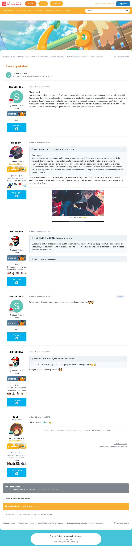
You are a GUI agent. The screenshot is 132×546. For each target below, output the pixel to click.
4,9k (15, 176)
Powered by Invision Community (66, 542)
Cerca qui (117, 11)
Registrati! (123, 4)
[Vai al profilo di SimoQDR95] (8, 75)
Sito (43, 3)
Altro (68, 11)
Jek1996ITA (16, 231)
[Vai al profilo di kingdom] (16, 152)
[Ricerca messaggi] (127, 11)
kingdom (16, 142)
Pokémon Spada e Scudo (42, 76)
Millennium (8, 11)
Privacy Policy (56, 536)
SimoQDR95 (21, 73)
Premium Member (54, 11)
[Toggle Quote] (33, 149)
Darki (16, 417)
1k (17, 264)
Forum (30, 3)
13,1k (14, 453)
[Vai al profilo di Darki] (16, 429)
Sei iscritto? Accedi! (104, 4)
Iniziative (39, 11)
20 (21, 453)
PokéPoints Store (24, 11)
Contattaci (68, 536)
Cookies (78, 536)
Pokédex (56, 3)
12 (21, 176)
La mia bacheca (120, 444)
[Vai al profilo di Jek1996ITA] (16, 241)
